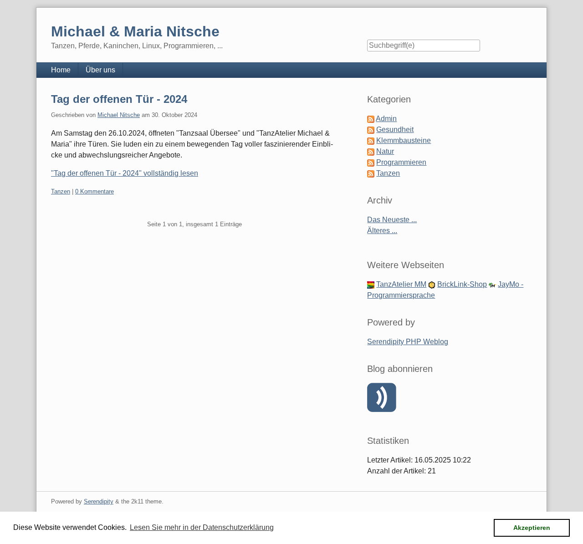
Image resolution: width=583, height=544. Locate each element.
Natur (385, 151)
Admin (386, 118)
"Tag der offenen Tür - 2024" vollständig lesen (124, 173)
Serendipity (98, 501)
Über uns (100, 70)
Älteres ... (382, 230)
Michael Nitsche (118, 115)
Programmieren (401, 162)
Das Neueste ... (392, 220)
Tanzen (60, 191)
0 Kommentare (94, 191)
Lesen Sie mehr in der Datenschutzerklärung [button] (202, 527)
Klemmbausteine (403, 140)
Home (61, 70)
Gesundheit (395, 129)
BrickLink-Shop (462, 284)
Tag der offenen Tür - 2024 (119, 99)
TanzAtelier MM (401, 284)
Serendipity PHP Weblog (407, 342)
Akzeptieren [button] (531, 527)
